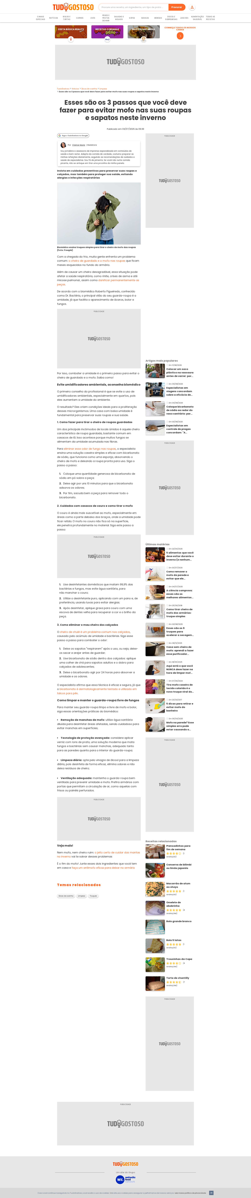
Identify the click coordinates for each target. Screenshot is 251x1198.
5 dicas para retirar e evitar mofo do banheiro (179, 707)
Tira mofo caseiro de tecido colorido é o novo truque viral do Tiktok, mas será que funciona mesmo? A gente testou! (179, 688)
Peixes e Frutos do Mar (106, 18)
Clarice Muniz (78, 145)
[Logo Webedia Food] (125, 1179)
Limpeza (103, 88)
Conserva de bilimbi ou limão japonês (178, 866)
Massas (145, 18)
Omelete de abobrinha (173, 904)
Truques (93, 896)
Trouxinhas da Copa (179, 959)
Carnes (80, 18)
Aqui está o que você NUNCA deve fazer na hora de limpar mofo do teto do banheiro (179, 669)
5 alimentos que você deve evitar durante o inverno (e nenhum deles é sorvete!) (180, 556)
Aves (92, 18)
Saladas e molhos (119, 17)
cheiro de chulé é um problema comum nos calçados (95, 632)
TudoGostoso (63, 88)
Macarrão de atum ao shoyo (178, 885)
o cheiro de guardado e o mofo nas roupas (97, 261)
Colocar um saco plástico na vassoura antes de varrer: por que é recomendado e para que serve (180, 372)
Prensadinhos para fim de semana (178, 847)
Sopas (132, 18)
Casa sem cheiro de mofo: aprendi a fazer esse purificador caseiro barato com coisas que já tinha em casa (180, 650)
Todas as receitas (210, 17)
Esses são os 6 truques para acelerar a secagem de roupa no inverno (179, 631)
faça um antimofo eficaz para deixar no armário (103, 868)
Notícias (53, 18)
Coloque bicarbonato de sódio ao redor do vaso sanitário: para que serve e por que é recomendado (179, 410)
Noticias (75, 88)
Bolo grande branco (178, 921)
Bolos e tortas (66, 17)
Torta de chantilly (177, 978)
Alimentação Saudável (197, 17)
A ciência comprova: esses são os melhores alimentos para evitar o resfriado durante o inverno (179, 594)
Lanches (184, 18)
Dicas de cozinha (89, 88)
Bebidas (158, 18)
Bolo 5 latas (173, 940)
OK (211, 1193)
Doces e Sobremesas (171, 17)
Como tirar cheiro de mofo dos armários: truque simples (179, 613)
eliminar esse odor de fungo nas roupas (90, 449)
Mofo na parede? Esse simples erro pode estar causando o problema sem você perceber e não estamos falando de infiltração (180, 726)
